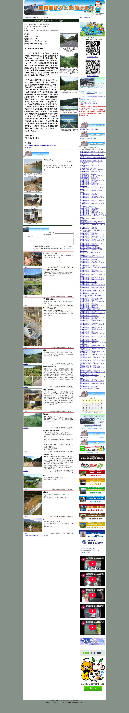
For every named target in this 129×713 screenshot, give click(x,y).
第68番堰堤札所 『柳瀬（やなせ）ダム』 (92, 323)
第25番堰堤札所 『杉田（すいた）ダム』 (93, 212)
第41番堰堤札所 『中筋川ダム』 (90, 255)
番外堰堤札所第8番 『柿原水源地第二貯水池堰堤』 (93, 267)
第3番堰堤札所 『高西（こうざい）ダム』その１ (91, 163)
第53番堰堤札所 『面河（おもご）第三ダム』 (92, 285)
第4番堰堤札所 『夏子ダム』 (89, 168)
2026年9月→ (97, 412)
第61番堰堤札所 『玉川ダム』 (89, 307)
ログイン (87, 99)
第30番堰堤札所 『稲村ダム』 (89, 227)
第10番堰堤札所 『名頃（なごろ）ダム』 (92, 180)
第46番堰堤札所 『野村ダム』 (89, 270)
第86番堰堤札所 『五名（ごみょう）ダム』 (92, 381)
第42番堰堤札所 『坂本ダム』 (89, 259)
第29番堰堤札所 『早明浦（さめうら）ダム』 (92, 225)
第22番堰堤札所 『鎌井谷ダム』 (90, 208)
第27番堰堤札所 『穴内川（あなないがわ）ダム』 (92, 219)
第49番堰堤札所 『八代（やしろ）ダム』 (92, 277)
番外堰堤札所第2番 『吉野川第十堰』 (91, 161)
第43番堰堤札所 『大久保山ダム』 (90, 261)
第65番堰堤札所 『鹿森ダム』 (89, 319)
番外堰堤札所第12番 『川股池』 (90, 388)
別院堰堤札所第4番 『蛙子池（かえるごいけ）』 (93, 360)
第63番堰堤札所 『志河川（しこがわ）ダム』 (92, 313)
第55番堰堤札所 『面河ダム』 (89, 293)
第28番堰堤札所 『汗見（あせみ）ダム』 (92, 223)
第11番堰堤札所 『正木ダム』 (89, 181)
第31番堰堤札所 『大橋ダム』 (89, 228)
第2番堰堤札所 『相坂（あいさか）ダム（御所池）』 (92, 155)
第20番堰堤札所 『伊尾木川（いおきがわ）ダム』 (92, 201)
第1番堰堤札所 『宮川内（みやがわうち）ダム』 (93, 152)
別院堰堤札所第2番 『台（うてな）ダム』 (93, 310)
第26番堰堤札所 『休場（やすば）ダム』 (92, 214)
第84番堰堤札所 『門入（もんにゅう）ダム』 (92, 377)
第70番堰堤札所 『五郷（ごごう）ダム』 (92, 327)
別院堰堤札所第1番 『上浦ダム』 (90, 308)
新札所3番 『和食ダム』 (87, 206)
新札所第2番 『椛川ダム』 (88, 352)
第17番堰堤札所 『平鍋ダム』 (89, 195)
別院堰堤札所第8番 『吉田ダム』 (90, 370)
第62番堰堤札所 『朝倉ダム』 (89, 311)
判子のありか (85, 437)
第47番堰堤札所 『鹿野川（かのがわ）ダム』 (92, 272)
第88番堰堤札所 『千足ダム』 (89, 386)
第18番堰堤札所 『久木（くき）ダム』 (92, 196)
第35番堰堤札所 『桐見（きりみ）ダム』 (92, 239)
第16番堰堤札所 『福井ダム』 (89, 193)
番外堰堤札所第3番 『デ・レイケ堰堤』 (92, 169)
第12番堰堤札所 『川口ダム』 (89, 183)
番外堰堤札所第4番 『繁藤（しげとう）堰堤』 (93, 216)
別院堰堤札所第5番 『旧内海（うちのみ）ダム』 (93, 363)
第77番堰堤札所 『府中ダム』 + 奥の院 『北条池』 (93, 343)
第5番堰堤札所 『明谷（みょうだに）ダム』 (92, 171)
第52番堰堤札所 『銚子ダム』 (89, 283)
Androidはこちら (93, 76)
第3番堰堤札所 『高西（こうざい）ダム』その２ (91, 166)
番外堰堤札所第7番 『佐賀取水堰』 (91, 248)
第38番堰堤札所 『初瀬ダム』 (89, 245)
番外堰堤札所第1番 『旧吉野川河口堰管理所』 (93, 158)
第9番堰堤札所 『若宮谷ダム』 (89, 178)
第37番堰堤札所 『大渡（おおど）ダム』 (92, 243)
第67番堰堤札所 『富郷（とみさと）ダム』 (92, 321)
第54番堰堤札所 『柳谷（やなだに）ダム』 (92, 288)
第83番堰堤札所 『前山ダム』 (89, 375)
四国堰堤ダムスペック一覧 (88, 129)
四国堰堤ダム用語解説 (86, 138)
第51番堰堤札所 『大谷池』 (88, 282)
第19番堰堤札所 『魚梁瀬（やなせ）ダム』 (92, 198)
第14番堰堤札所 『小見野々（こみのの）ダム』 (92, 188)
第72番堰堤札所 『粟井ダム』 (89, 332)
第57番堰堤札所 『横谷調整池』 (90, 299)
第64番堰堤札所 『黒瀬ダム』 (89, 316)
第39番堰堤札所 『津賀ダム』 (89, 246)
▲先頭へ (25, 267)
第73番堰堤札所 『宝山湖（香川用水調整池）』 (92, 334)
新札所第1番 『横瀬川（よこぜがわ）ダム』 (92, 257)
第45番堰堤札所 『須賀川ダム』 (90, 265)
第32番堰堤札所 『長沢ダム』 (89, 233)
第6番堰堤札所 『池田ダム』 (89, 174)
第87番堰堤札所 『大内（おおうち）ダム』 (92, 384)
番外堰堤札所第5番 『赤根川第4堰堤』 (92, 221)
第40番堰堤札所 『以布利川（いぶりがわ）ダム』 (92, 250)
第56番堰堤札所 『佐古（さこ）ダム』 (92, 298)
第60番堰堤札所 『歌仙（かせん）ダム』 (92, 305)
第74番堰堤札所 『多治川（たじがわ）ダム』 (92, 337)
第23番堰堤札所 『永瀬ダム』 (89, 209)
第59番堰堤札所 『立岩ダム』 (89, 304)
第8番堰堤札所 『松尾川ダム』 (89, 177)
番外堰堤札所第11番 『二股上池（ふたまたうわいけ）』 (92, 372)
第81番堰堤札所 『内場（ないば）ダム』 (92, 351)
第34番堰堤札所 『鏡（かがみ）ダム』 (92, 237)
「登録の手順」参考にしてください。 (89, 103)
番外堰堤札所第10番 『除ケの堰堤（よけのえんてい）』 (92, 295)
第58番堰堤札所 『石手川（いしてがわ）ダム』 (92, 301)
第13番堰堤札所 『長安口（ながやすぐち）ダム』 (92, 185)
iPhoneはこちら (92, 57)
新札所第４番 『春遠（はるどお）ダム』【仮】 (92, 253)
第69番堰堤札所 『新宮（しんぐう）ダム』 (92, 325)
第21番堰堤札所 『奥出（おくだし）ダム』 (92, 204)
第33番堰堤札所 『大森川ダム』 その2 (92, 236)
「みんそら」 (90, 93)
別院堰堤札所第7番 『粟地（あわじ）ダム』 (92, 368)
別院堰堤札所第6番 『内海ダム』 (90, 366)
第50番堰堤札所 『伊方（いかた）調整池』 (92, 279)
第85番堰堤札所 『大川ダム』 (89, 379)
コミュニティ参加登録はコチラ (92, 425)
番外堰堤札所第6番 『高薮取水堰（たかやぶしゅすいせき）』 (93, 230)
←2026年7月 (88, 412)
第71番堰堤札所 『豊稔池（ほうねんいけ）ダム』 (92, 329)
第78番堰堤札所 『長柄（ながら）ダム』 (92, 345)
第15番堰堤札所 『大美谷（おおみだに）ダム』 (92, 191)
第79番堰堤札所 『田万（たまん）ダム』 (92, 347)
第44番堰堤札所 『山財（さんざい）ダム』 (92, 263)
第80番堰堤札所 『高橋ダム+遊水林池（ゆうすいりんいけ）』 (93, 349)
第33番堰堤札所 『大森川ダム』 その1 (92, 234)
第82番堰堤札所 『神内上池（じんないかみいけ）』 (92, 354)
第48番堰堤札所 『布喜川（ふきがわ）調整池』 (92, 275)
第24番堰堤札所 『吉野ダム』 (89, 211)
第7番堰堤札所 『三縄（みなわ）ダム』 (92, 175)
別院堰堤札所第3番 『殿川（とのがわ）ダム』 (93, 357)
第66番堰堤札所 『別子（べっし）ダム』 (92, 317)
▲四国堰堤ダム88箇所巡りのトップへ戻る (35, 17)
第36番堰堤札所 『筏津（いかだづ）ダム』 (92, 241)
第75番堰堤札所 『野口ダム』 (89, 341)
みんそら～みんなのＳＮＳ (88, 548)
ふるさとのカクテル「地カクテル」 (90, 550)
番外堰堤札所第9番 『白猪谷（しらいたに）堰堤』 (92, 291)
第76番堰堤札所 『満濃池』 (88, 339)
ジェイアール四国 (85, 552)
